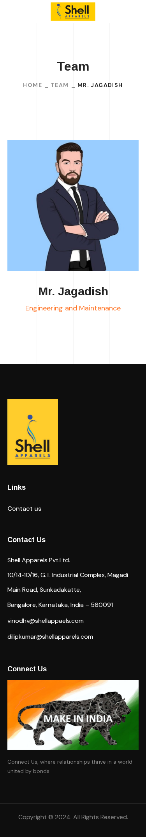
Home (32, 84)
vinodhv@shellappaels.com (45, 621)
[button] (24, 509)
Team (60, 84)
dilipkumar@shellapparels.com (50, 637)
